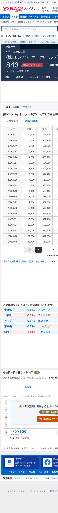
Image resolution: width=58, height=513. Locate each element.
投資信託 (45, 16)
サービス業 (19, 51)
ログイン (46, 11)
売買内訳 (27, 107)
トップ (5, 16)
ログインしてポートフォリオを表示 (41, 36)
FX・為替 (34, 16)
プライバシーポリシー (16, 491)
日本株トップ (7, 22)
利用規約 (53, 491)
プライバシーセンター (38, 491)
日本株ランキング (25, 22)
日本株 (14, 16)
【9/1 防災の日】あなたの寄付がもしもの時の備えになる (30, 2)
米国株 (23, 16)
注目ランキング (44, 22)
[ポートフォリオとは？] (19, 36)
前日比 (28, 387)
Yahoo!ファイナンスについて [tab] (26, 478)
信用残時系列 (31, 121)
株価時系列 (12, 121)
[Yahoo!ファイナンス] (21, 7)
